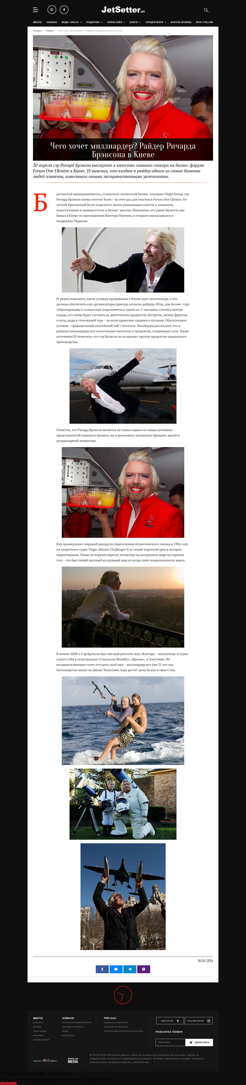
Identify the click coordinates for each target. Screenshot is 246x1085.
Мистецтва (68, 1035)
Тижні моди (39, 1031)
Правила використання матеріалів (123, 1031)
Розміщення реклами (116, 1027)
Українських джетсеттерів (76, 1023)
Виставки (38, 1035)
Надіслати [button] (8, 1083)
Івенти (38, 1018)
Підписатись (201, 1042)
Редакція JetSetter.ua (116, 1023)
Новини (68, 1018)
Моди (65, 1031)
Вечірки (37, 1027)
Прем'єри (38, 1023)
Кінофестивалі (41, 1040)
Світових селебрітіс (73, 1027)
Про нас (110, 1018)
